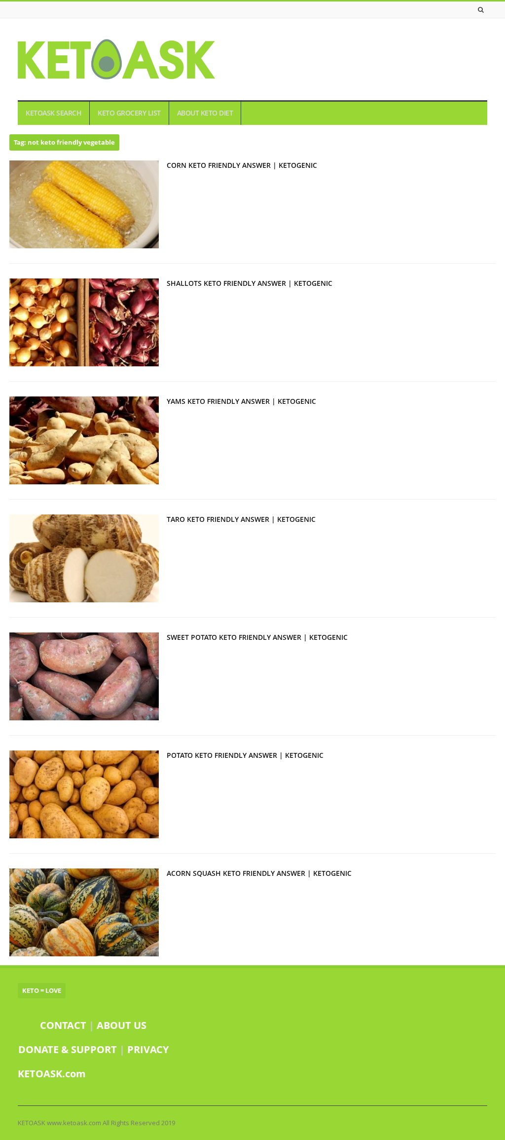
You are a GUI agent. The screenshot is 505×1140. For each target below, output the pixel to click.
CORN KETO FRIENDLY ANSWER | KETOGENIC (242, 165)
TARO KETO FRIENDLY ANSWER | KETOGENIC (241, 519)
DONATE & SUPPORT (68, 1049)
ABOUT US (121, 1025)
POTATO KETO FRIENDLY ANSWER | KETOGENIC (245, 755)
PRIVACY (148, 1049)
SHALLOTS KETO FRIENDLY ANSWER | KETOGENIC (249, 283)
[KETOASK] (116, 59)
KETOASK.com (52, 1073)
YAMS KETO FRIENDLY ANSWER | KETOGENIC (241, 401)
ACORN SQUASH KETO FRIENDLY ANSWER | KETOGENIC (259, 873)
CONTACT (63, 1025)
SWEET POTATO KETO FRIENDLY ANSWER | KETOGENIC (257, 637)
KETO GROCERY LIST (129, 113)
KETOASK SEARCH (53, 113)
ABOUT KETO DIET (205, 113)
